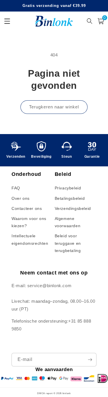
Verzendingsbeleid (73, 208)
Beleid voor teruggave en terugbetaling (68, 243)
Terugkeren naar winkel (54, 106)
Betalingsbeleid (70, 198)
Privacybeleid (68, 188)
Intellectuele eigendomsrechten (30, 239)
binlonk (66, 393)
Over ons (21, 198)
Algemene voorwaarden (68, 222)
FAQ (16, 188)
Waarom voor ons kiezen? (29, 222)
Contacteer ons (27, 208)
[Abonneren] (90, 359)
